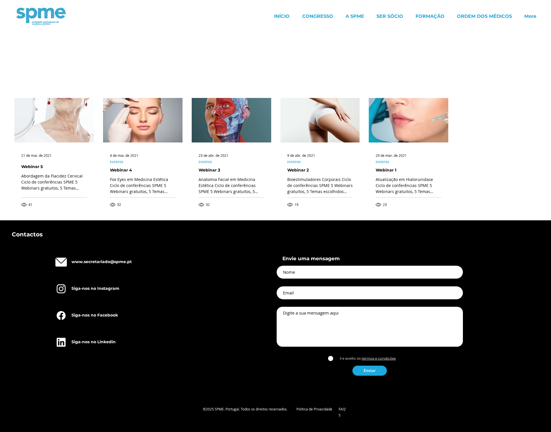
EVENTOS (116, 162)
